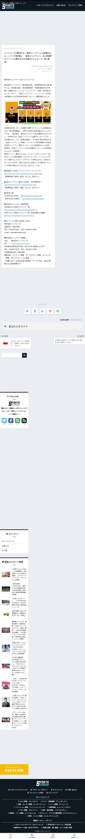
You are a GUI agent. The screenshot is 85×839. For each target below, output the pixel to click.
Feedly (17, 424)
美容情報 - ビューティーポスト (60, 807)
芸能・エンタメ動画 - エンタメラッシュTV (43, 816)
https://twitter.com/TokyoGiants (33, 199)
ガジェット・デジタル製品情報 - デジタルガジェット (58, 813)
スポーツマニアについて (45, 5)
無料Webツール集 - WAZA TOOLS (26, 827)
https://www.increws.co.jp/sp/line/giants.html (20, 185)
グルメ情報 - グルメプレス (28, 801)
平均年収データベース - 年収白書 (59, 824)
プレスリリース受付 (75, 5)
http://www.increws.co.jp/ (21, 243)
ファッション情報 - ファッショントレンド (30, 807)
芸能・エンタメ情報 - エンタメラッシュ (32, 804)
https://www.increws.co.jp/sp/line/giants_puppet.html (23, 174)
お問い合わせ (61, 5)
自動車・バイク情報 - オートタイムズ (22, 813)
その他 (4, 550)
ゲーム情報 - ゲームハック (59, 804)
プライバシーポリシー (40, 790)
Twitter (4, 424)
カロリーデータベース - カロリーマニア (29, 824)
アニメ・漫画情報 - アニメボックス (54, 801)
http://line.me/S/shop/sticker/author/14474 (19, 215)
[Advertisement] (42, 27)
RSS (24, 424)
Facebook (10, 424)
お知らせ (5, 546)
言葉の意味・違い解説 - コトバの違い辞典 (57, 827)
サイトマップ (57, 790)
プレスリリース (76, 320)
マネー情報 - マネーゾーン (28, 810)
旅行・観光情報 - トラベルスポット (54, 810)
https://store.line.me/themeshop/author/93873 (20, 210)
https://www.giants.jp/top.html (31, 196)
